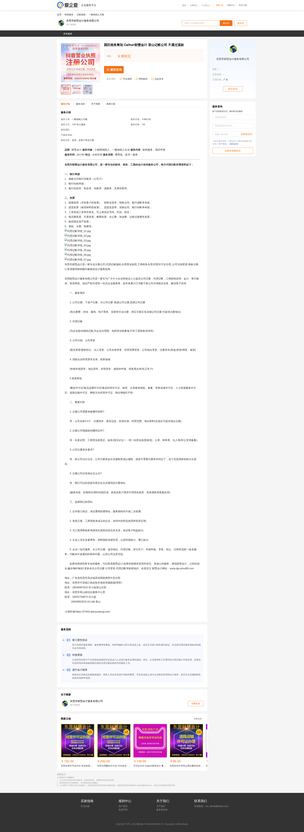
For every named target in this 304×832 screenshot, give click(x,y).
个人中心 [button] (205, 5)
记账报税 (81, 14)
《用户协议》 (222, 143)
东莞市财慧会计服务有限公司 (82, 20)
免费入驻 (219, 5)
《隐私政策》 (234, 143)
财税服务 (69, 14)
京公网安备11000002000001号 (147, 824)
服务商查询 (162, 809)
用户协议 (123, 806)
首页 (184, 5)
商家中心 (231, 5)
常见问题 (85, 806)
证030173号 (124, 824)
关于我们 (160, 806)
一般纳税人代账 (96, 14)
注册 (245, 5)
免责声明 (123, 809)
